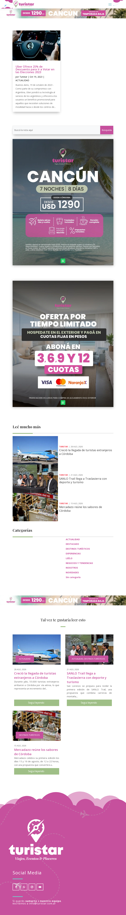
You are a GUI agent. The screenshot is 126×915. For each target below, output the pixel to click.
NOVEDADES (72, 572)
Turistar (23, 76)
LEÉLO (69, 558)
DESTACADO (72, 544)
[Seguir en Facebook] (16, 887)
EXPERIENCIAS (73, 553)
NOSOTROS (72, 567)
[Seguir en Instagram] (32, 887)
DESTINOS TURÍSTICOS (78, 548)
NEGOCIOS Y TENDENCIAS (79, 563)
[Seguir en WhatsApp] (63, 261)
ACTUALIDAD (22, 80)
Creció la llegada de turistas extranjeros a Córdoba (85, 451)
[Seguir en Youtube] (40, 887)
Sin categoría (73, 577)
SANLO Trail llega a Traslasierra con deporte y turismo (83, 480)
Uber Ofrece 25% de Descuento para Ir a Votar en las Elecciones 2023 (35, 69)
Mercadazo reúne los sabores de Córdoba (80, 508)
